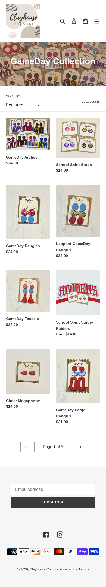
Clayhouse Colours (44, 569)
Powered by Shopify (74, 569)
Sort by (13, 96)
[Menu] (96, 21)
